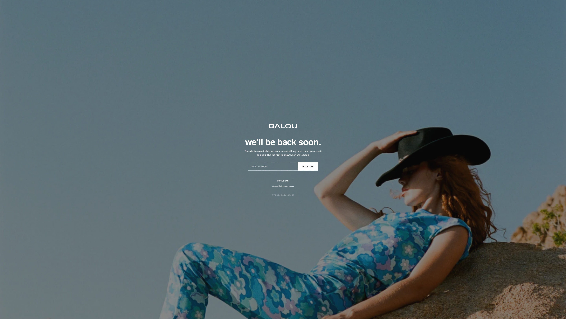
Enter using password (283, 195)
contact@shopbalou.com (283, 186)
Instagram (283, 181)
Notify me (308, 166)
